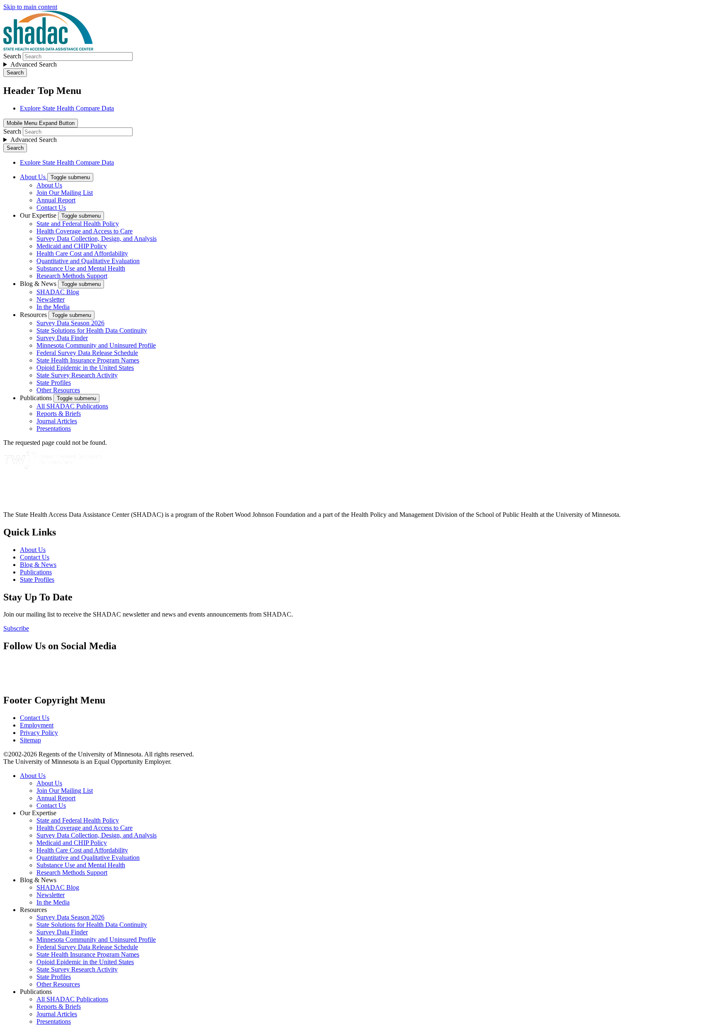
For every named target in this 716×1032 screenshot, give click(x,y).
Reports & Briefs (58, 413)
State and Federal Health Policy (77, 223)
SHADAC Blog (57, 291)
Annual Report (55, 200)
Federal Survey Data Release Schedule (87, 352)
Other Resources (58, 390)
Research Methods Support (71, 275)
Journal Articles (56, 421)
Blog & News (39, 283)
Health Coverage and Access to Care (84, 231)
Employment (36, 725)
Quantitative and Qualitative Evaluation (88, 260)
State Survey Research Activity (77, 375)
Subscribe (16, 628)
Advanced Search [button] (33, 64)
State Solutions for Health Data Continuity (91, 330)
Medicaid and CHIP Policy (71, 246)
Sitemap (30, 740)
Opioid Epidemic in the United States (85, 367)
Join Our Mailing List (64, 192)
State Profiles (53, 382)
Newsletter (50, 299)
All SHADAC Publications (72, 406)
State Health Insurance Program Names (87, 360)
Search (12, 56)
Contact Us (51, 207)
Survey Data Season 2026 (70, 322)
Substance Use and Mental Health (80, 268)
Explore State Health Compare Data (67, 108)
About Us (33, 176)
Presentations (53, 428)
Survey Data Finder (62, 337)
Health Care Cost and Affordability (82, 253)
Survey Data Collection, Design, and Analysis (96, 238)
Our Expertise (39, 215)
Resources (34, 314)
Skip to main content (30, 6)
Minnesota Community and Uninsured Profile (96, 345)
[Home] (48, 48)
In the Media (53, 306)
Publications (36, 397)
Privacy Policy (39, 732)
